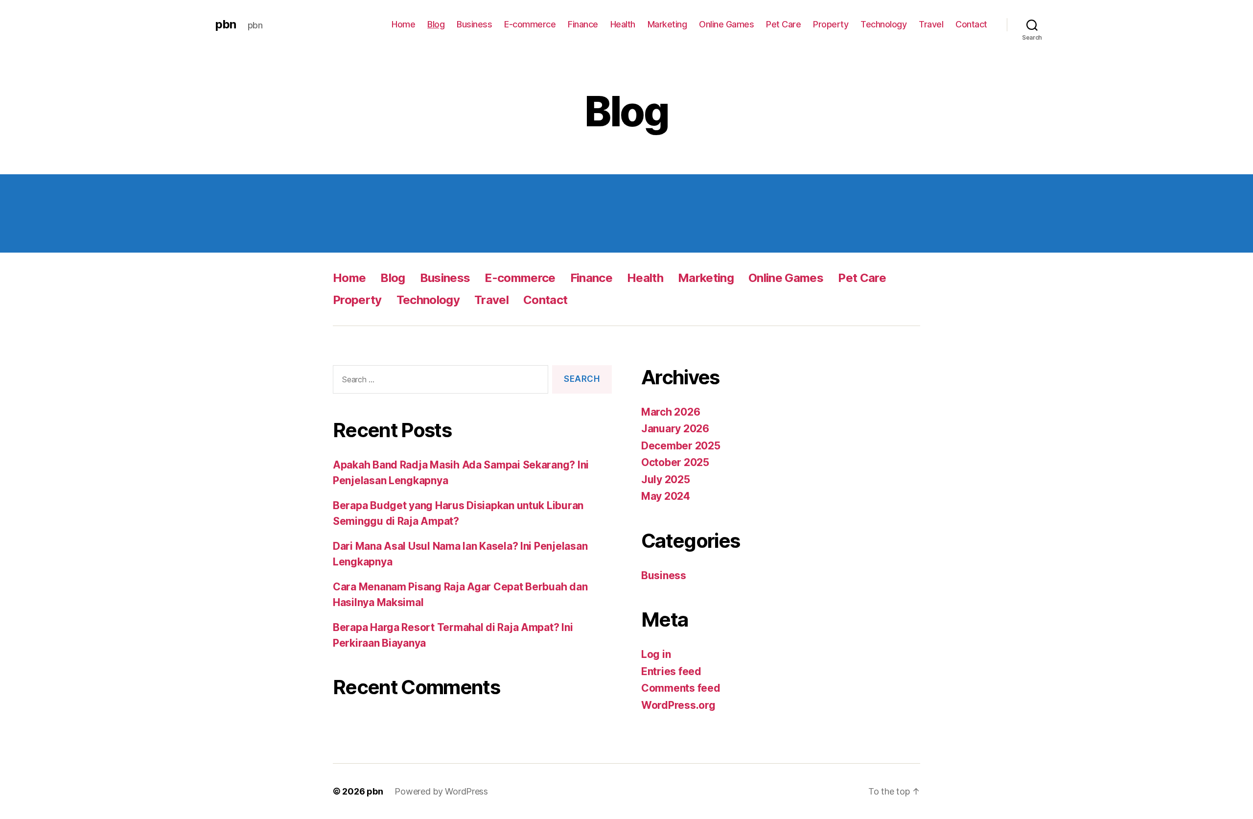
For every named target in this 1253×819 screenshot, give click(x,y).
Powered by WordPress (441, 791)
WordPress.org (678, 705)
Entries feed (671, 671)
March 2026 (670, 412)
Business (474, 24)
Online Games (726, 24)
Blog (435, 24)
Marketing (667, 24)
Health (622, 24)
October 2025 (675, 462)
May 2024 (665, 496)
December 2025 (680, 446)
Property (830, 24)
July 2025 (665, 479)
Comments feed (680, 688)
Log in (656, 654)
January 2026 (675, 428)
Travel (931, 24)
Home (403, 24)
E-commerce (530, 24)
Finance (583, 24)
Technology (883, 24)
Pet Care (783, 24)
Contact (971, 24)
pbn (225, 24)
